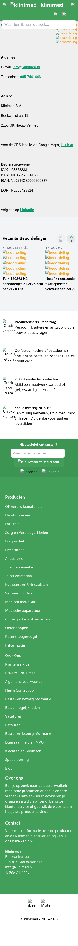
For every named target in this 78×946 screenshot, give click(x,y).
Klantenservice (17, 664)
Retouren (13, 725)
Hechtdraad (15, 549)
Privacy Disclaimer (20, 673)
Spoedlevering (17, 759)
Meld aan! (51, 461)
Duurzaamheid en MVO (24, 742)
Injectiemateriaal (19, 575)
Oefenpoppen (16, 627)
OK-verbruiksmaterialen (25, 506)
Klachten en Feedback (23, 751)
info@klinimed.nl (26, 67)
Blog (9, 768)
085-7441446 (30, 77)
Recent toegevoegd (21, 636)
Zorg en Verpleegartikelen (26, 532)
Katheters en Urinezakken (26, 584)
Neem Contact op (19, 690)
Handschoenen (17, 515)
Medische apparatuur (23, 610)
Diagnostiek (15, 541)
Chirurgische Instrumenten (27, 619)
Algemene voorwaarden (25, 681)
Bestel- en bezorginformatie (28, 699)
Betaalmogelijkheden (22, 707)
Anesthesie (14, 558)
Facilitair (12, 523)
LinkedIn (27, 210)
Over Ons (13, 655)
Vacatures (13, 716)
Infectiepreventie (19, 567)
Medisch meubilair (20, 601)
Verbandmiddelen (20, 593)
